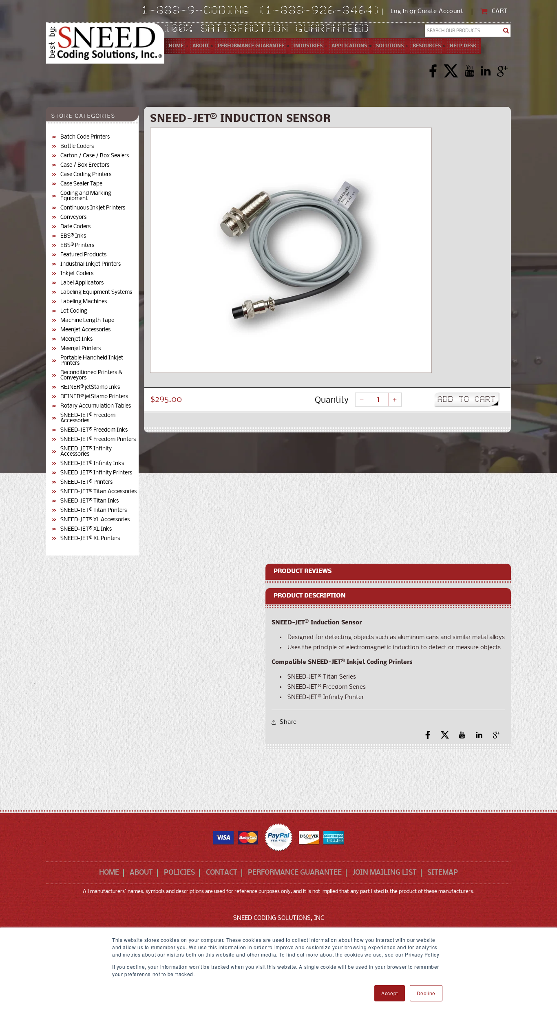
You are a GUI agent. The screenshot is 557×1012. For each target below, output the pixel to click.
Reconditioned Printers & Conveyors (91, 375)
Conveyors (73, 217)
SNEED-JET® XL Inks (86, 529)
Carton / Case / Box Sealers (94, 156)
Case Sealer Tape (81, 184)
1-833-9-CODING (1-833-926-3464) (262, 11)
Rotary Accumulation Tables (95, 406)
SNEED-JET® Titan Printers (93, 510)
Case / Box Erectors (84, 165)
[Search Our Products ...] (506, 30)
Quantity (332, 400)
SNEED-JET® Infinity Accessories (86, 451)
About (141, 873)
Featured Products (83, 255)
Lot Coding (73, 311)
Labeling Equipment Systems (96, 292)
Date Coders (75, 226)
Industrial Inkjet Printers (90, 264)
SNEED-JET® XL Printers (90, 538)
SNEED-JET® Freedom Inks (94, 430)
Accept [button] (389, 993)
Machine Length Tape (87, 320)
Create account (440, 12)
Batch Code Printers (85, 137)
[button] (200, 46)
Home (109, 873)
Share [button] (288, 722)
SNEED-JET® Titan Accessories (98, 491)
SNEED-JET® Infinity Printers (96, 473)
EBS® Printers (77, 245)
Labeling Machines (83, 301)
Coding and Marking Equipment (85, 196)
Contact (221, 873)
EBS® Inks (73, 236)
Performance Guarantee (295, 873)
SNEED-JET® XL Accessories (95, 520)
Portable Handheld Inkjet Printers (91, 360)
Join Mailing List (385, 873)
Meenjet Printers (80, 348)
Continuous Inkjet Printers (92, 208)
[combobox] (468, 30)
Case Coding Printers (85, 174)
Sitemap (442, 873)
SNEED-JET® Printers (86, 482)
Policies (179, 873)
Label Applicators (82, 283)
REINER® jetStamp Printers (94, 396)
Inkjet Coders (76, 273)
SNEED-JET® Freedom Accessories (87, 418)
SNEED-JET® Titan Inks (89, 501)
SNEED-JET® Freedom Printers (98, 439)
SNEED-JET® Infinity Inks (92, 463)
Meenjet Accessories (85, 330)
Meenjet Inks (76, 339)
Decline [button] (426, 993)
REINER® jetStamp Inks (90, 387)
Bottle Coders (77, 146)
